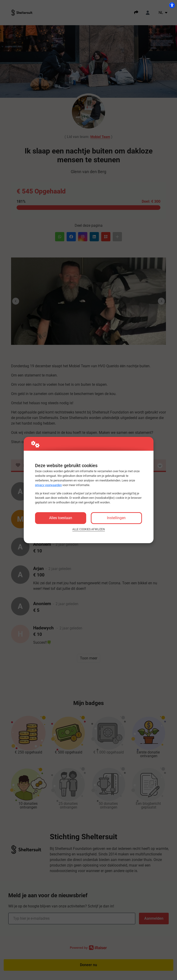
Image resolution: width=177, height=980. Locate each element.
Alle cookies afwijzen (88, 529)
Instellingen (116, 518)
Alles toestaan (60, 518)
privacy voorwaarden (48, 485)
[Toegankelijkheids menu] (172, 5)
